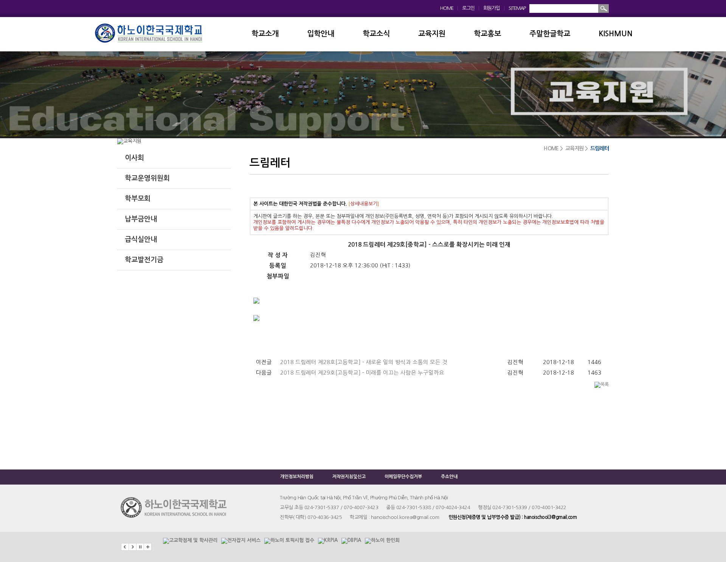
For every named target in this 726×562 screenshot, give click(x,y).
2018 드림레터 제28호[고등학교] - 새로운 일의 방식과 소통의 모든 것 (363, 362)
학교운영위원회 (147, 178)
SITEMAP (517, 8)
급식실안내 (141, 239)
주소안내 (449, 476)
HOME (446, 8)
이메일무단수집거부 (403, 476)
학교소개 (265, 33)
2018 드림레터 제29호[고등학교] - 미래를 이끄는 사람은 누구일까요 (362, 372)
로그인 (468, 8)
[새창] (190, 537)
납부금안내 (141, 219)
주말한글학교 (549, 33)
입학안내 (320, 33)
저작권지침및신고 (349, 476)
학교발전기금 (144, 259)
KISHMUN (616, 33)
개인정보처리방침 (296, 476)
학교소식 (376, 33)
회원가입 (491, 8)
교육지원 (431, 33)
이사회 (134, 157)
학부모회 (137, 198)
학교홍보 (487, 33)
